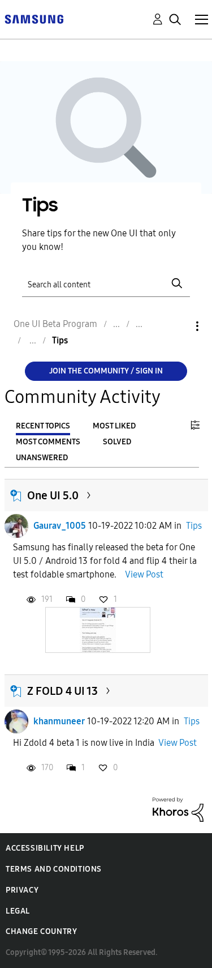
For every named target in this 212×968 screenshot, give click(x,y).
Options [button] (178, 326)
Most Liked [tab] (114, 426)
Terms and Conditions (54, 869)
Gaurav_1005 (59, 525)
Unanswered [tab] (42, 457)
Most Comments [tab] (48, 442)
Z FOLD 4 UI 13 (62, 691)
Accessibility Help (45, 848)
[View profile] (16, 526)
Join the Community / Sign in (106, 371)
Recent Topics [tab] (43, 426)
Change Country (41, 931)
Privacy (22, 890)
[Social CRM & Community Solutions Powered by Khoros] (178, 809)
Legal (18, 911)
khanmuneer (59, 721)
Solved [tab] (117, 442)
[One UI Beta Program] (34, 18)
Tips (194, 525)
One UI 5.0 (53, 495)
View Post (144, 574)
